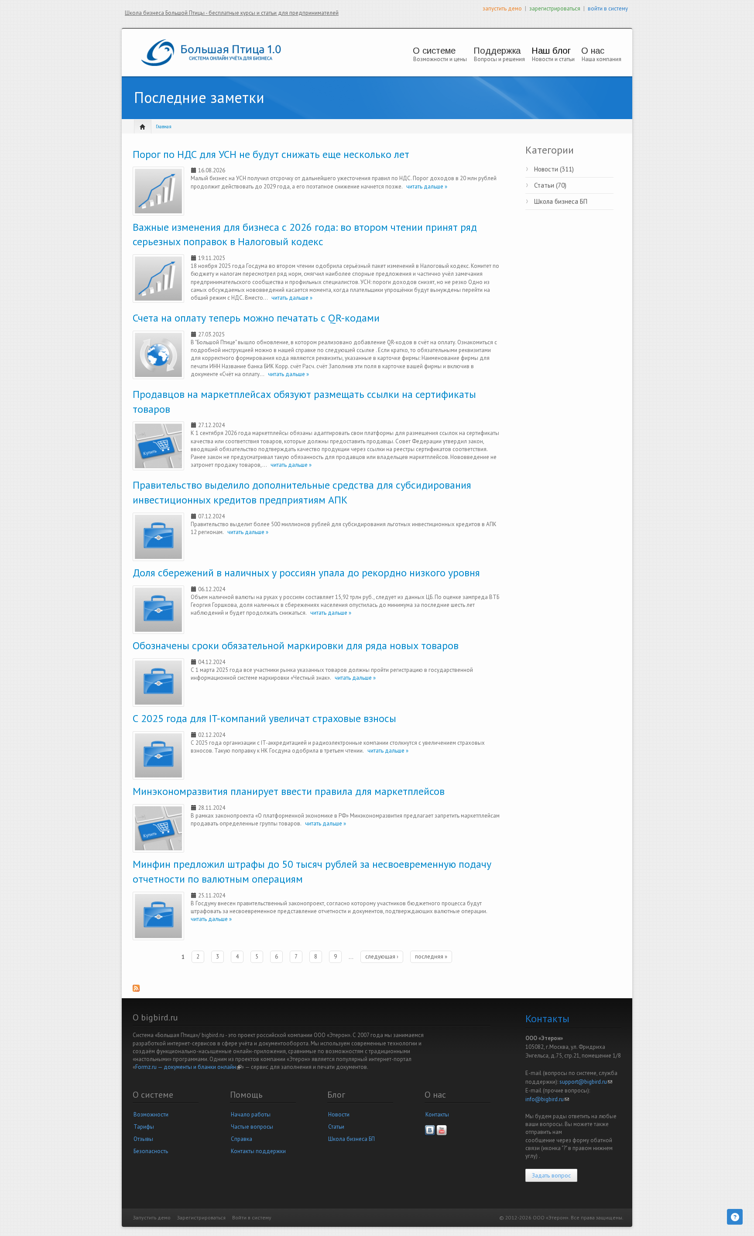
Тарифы (144, 1126)
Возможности (151, 1114)
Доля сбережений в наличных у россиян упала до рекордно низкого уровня (306, 572)
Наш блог (551, 50)
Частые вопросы (252, 1126)
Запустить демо (152, 1217)
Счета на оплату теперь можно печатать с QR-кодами (256, 318)
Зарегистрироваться (201, 1217)
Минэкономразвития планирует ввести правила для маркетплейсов (289, 791)
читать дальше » (424, 186)
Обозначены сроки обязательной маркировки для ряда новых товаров (296, 645)
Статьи (336, 1126)
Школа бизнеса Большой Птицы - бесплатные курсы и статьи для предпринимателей (232, 13)
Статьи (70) (550, 185)
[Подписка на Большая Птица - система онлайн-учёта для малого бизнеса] (317, 991)
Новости (339, 1114)
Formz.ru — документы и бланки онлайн (188, 1067)
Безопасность (151, 1151)
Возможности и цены (440, 59)
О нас (592, 50)
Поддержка (497, 50)
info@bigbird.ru (547, 1099)
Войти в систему (251, 1217)
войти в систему (608, 8)
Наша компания (601, 59)
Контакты (437, 1114)
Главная (163, 126)
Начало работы (251, 1114)
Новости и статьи (553, 59)
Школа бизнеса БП (560, 201)
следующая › (381, 956)
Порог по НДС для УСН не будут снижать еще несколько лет (271, 154)
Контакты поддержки (258, 1151)
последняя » (431, 956)
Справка (241, 1139)
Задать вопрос (551, 1175)
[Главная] (211, 52)
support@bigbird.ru (585, 1081)
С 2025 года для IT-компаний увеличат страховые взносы (264, 718)
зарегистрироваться (554, 8)
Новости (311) (554, 169)
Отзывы (143, 1139)
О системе (434, 50)
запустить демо (502, 8)
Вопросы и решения (499, 59)
